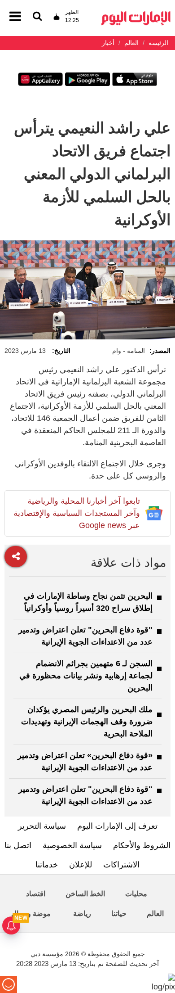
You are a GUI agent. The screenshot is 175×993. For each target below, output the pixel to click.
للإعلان (80, 864)
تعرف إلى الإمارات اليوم (117, 826)
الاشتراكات (121, 864)
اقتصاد (35, 894)
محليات (136, 894)
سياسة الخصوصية (72, 845)
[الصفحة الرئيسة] (136, 13)
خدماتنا (46, 864)
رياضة (82, 913)
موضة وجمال (31, 913)
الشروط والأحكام (142, 845)
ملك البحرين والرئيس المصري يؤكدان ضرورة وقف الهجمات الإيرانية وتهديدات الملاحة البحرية (87, 721)
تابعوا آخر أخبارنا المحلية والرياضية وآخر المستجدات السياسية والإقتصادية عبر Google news (76, 513)
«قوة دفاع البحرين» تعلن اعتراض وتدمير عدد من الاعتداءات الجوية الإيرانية (85, 761)
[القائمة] (37, 17)
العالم (155, 913)
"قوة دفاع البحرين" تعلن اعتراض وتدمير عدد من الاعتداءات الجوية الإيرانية (85, 635)
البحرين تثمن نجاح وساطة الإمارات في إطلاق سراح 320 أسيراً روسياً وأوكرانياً (88, 602)
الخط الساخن (85, 894)
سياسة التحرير (42, 826)
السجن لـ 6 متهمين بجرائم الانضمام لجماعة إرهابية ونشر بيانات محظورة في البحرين (86, 675)
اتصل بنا (17, 845)
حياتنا (119, 913)
